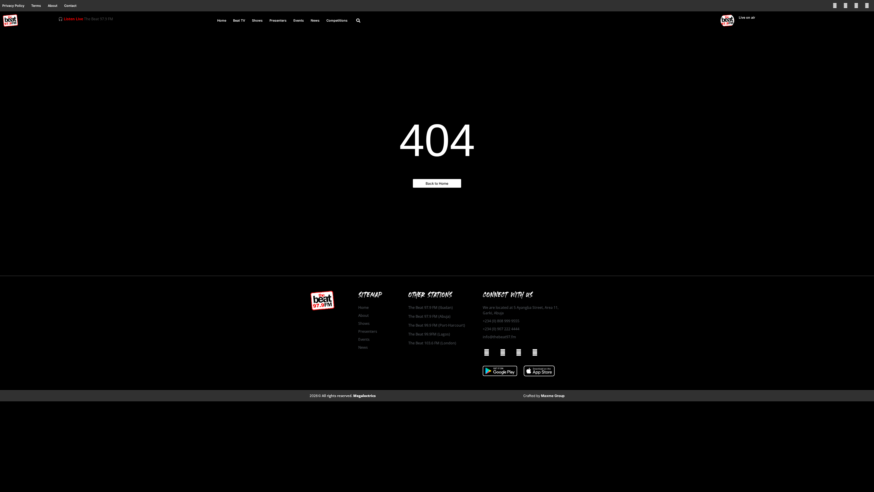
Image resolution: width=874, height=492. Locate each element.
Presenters (278, 20)
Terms (36, 6)
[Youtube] (867, 6)
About (52, 6)
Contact (70, 6)
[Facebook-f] (835, 6)
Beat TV (239, 20)
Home (221, 20)
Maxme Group (552, 396)
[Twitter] (856, 6)
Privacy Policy (13, 6)
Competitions (337, 20)
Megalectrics (364, 395)
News (315, 20)
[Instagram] (846, 6)
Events (298, 20)
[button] (358, 20)
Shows (257, 20)
